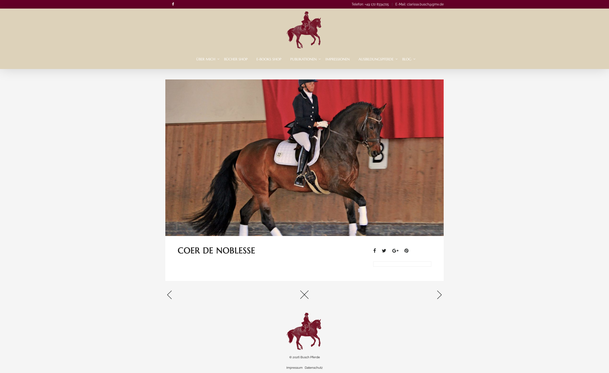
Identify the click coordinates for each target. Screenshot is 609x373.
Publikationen (303, 59)
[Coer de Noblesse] (377, 251)
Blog (406, 59)
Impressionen (337, 59)
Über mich (205, 59)
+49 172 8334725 (377, 4)
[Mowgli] (397, 296)
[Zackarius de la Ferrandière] (211, 296)
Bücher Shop (236, 59)
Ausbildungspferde (376, 59)
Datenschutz (314, 367)
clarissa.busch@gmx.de (425, 4)
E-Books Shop (268, 59)
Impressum (294, 367)
